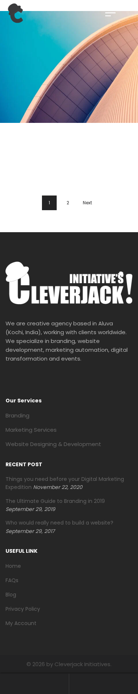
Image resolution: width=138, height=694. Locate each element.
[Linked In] (38, 380)
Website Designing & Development (53, 444)
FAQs (12, 580)
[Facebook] (8, 380)
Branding (17, 415)
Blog (11, 594)
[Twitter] (23, 380)
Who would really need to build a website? (59, 522)
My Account (21, 623)
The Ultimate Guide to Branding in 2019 (55, 501)
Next (87, 203)
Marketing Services (31, 430)
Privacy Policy (23, 609)
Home (13, 566)
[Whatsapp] (54, 380)
